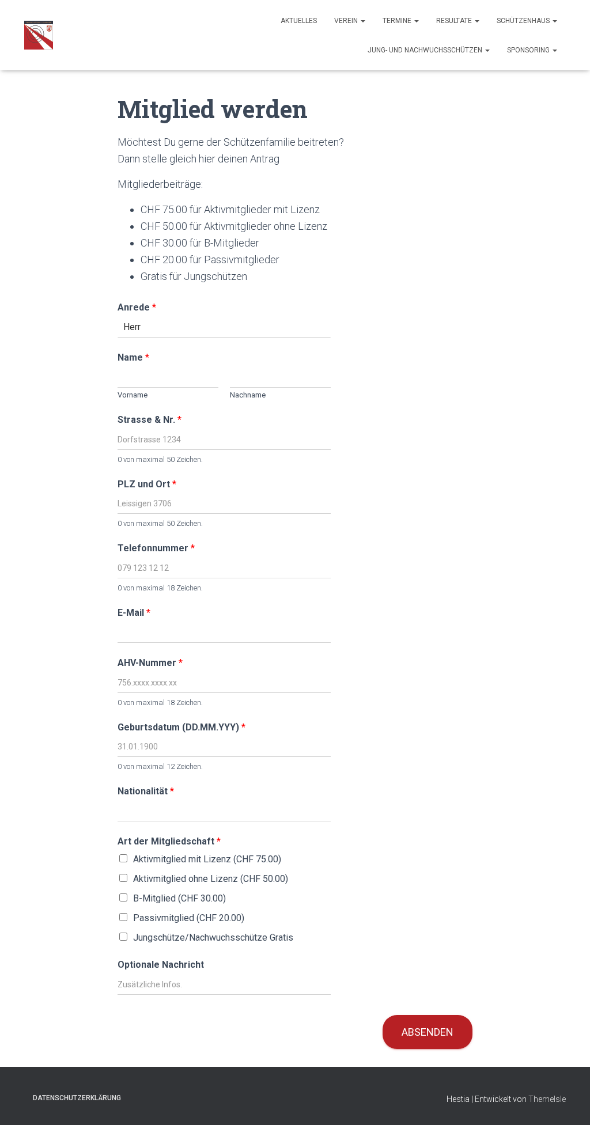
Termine (398, 21)
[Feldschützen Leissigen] (39, 35)
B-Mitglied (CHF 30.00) (179, 898)
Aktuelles (299, 21)
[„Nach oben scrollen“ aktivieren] (567, 1102)
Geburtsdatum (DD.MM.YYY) (181, 727)
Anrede (137, 307)
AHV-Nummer (150, 662)
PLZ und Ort (147, 484)
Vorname (133, 395)
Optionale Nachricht (161, 964)
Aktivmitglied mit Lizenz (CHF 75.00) (207, 859)
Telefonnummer (156, 548)
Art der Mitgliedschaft (169, 841)
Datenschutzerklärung (77, 1098)
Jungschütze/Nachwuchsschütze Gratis (213, 937)
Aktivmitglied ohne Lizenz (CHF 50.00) (210, 878)
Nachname (248, 395)
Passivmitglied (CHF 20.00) (188, 917)
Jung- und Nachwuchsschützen (426, 50)
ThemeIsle (547, 1099)
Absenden (427, 1032)
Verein (347, 21)
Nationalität (146, 791)
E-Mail (134, 612)
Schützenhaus (524, 21)
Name (133, 357)
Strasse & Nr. (149, 419)
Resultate (455, 21)
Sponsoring (529, 50)
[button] (362, 21)
